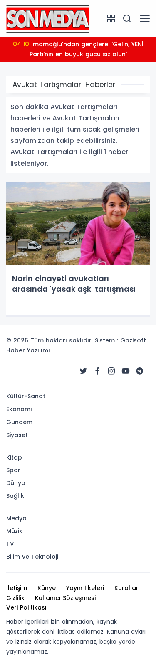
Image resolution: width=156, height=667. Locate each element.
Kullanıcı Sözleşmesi (65, 598)
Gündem (19, 422)
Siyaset (17, 435)
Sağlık (15, 496)
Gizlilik (15, 598)
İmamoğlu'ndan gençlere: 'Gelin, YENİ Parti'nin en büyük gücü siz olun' (78, 49)
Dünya (15, 483)
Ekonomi (19, 409)
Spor (13, 470)
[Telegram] (140, 371)
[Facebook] (97, 371)
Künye (46, 588)
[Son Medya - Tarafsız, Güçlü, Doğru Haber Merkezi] (47, 18)
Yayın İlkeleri (85, 588)
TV (10, 544)
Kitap (14, 457)
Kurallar (126, 588)
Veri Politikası (26, 607)
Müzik (14, 531)
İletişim (16, 588)
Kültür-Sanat (25, 396)
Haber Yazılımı (28, 350)
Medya (16, 518)
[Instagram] (111, 371)
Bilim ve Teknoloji (32, 556)
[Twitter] (83, 371)
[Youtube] (125, 371)
